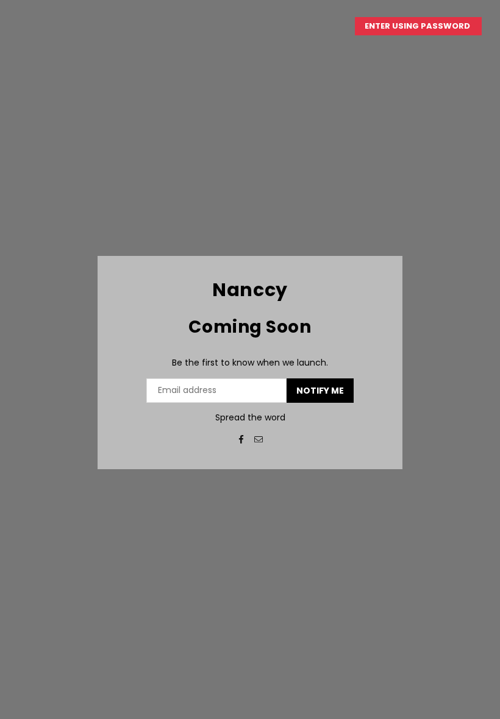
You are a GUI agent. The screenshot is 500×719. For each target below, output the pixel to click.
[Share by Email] (258, 439)
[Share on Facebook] (241, 439)
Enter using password (418, 26)
